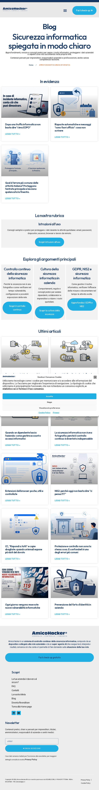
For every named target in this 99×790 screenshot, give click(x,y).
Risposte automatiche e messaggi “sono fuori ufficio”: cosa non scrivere (73, 127)
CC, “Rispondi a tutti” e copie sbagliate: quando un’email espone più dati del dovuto (23, 549)
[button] (95, 377)
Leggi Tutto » (12, 134)
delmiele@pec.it (20, 782)
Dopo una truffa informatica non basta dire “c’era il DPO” (22, 126)
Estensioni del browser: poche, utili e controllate (24, 492)
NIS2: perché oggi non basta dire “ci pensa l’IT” (73, 492)
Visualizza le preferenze (49, 408)
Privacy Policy (31, 760)
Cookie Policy (44, 413)
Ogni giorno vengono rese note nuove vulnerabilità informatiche (22, 606)
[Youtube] (19, 713)
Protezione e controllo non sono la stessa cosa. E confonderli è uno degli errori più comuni (73, 549)
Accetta (49, 396)
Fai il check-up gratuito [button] (49, 657)
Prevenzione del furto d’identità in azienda (73, 606)
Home (31, 65)
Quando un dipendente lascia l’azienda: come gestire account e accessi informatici (23, 435)
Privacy (56, 413)
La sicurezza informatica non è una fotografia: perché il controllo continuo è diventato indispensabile (74, 435)
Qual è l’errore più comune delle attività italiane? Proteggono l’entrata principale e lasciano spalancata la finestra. (21, 187)
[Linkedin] (14, 713)
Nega (49, 402)
